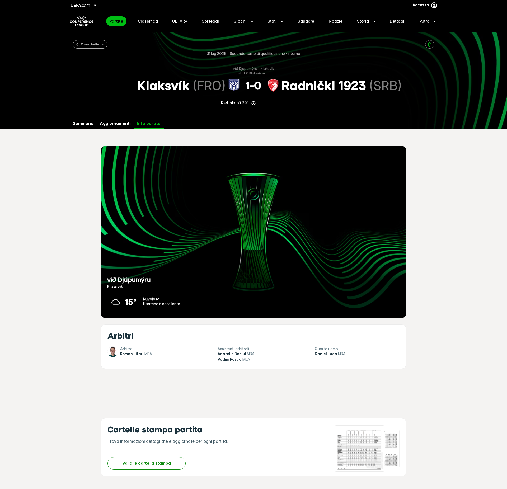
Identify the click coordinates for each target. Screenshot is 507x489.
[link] (116, 21)
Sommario (83, 123)
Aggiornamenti (115, 123)
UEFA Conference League (81, 21)
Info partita (149, 123)
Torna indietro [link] (92, 44)
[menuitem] (117, 21)
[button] (243, 21)
